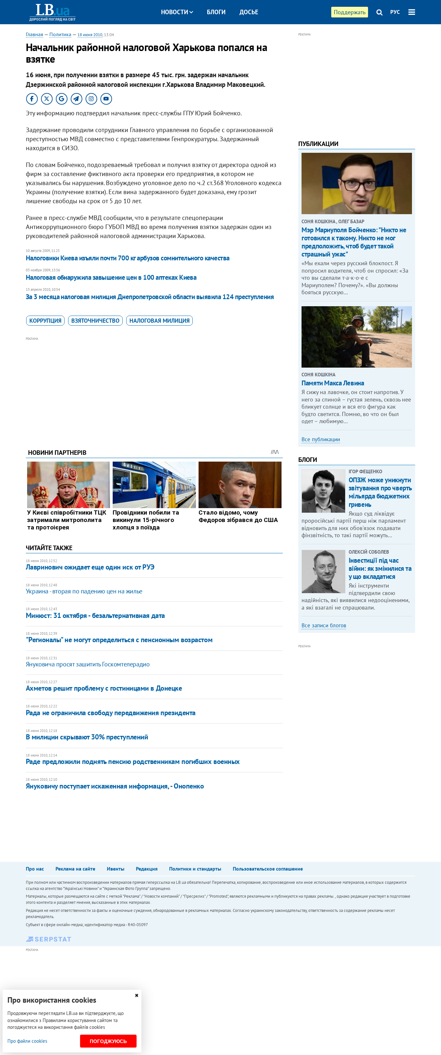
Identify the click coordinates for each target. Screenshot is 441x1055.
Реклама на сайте (75, 868)
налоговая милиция (159, 320)
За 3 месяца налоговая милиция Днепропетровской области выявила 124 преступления (150, 296)
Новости (174, 12)
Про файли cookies (27, 1041)
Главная (34, 34)
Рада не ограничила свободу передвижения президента (111, 712)
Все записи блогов (324, 625)
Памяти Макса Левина (333, 383)
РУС (395, 12)
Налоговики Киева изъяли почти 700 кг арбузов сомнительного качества (128, 258)
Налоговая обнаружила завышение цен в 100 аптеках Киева (111, 277)
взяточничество (95, 320)
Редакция (147, 868)
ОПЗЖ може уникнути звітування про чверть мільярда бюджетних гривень (380, 492)
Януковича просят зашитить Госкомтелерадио (88, 664)
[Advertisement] (154, 388)
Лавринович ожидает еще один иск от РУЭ (90, 566)
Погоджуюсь (108, 1041)
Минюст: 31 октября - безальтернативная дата (95, 615)
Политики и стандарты (195, 868)
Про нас (35, 868)
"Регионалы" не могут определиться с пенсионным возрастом (119, 639)
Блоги (216, 12)
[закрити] (136, 995)
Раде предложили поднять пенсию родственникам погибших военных (133, 761)
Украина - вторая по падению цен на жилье (84, 591)
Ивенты (115, 868)
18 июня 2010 (89, 34)
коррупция (45, 320)
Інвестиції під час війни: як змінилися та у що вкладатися (380, 568)
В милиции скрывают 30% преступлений (87, 736)
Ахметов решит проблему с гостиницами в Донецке (104, 688)
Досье (249, 12)
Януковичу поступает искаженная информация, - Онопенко (115, 785)
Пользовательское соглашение (268, 868)
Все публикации (321, 439)
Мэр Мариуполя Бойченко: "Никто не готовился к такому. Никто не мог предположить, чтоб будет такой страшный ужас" (354, 242)
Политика (60, 34)
